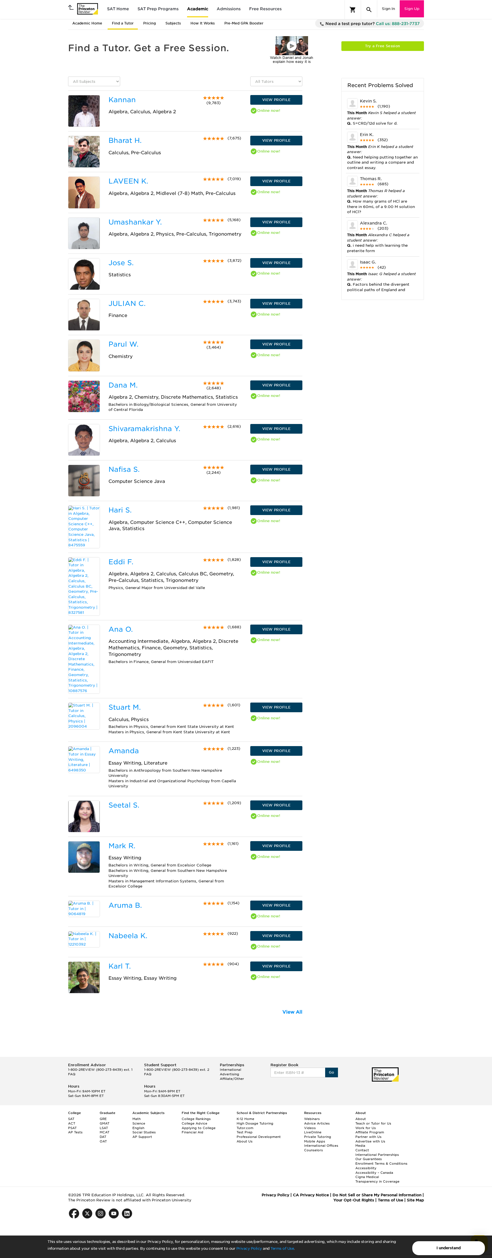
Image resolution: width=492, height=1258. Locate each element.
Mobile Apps (314, 1141)
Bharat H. (125, 140)
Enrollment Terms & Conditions (381, 1164)
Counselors (313, 1150)
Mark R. (121, 846)
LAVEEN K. (128, 181)
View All (292, 1012)
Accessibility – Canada (374, 1173)
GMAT (104, 1123)
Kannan (122, 100)
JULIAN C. (126, 303)
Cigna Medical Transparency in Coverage (377, 1179)
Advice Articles (317, 1123)
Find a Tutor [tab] (123, 23)
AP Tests (75, 1132)
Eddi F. (120, 562)
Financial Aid (192, 1132)
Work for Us (365, 1128)
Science (138, 1123)
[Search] (369, 9)
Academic (197, 9)
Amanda (123, 751)
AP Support (142, 1137)
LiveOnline (312, 1132)
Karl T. (119, 966)
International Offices (321, 1146)
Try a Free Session (382, 46)
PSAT (72, 1128)
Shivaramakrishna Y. (144, 429)
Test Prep (245, 1132)
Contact (362, 1150)
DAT (103, 1137)
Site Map (415, 1200)
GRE (103, 1119)
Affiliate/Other (232, 1079)
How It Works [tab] (202, 23)
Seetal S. (123, 805)
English (138, 1128)
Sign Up (411, 9)
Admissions (229, 9)
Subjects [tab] (173, 23)
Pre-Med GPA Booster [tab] (243, 23)
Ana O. (120, 629)
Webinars (312, 1119)
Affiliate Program (369, 1132)
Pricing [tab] (149, 23)
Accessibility (365, 1168)
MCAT (104, 1132)
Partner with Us (368, 1137)
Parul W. (123, 344)
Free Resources (265, 9)
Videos (310, 1128)
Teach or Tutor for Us (373, 1123)
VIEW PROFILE (276, 100)
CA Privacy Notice (311, 1195)
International (230, 1070)
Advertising (229, 1074)
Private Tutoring (317, 1137)
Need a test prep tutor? (372, 23)
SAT (71, 1119)
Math (136, 1119)
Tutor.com (245, 1128)
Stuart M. (124, 707)
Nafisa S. (124, 469)
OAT (103, 1141)
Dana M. (123, 385)
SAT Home (118, 9)
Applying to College (199, 1128)
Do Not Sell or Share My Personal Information (377, 1195)
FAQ (71, 1074)
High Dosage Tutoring (255, 1123)
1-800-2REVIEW (100, 1070)
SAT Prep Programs (158, 9)
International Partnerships (377, 1155)
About (360, 1119)
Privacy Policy (249, 1248)
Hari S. (120, 510)
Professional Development (259, 1137)
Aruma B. (125, 905)
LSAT (104, 1128)
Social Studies (144, 1132)
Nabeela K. (127, 936)
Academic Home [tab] (87, 23)
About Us (245, 1141)
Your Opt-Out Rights (353, 1200)
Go (331, 1072)
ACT (71, 1123)
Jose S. (121, 263)
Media (360, 1146)
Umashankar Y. (135, 222)
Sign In (388, 9)
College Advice (194, 1123)
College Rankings (196, 1119)
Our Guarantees (368, 1159)
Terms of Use (282, 1248)
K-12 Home (245, 1119)
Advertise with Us (370, 1141)
